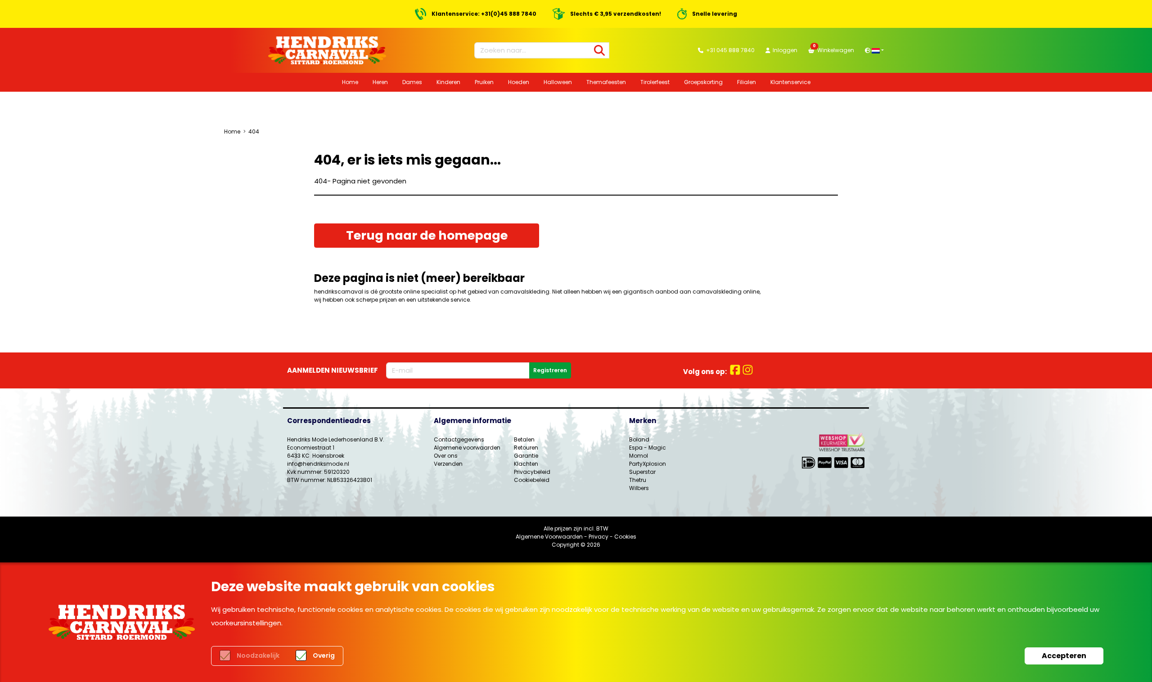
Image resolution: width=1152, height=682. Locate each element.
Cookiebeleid (531, 480)
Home (350, 82)
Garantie (526, 455)
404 (253, 131)
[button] (874, 50)
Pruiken (484, 82)
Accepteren (1064, 656)
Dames (412, 82)
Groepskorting (703, 82)
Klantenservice (790, 82)
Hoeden (518, 82)
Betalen (524, 439)
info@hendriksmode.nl (318, 464)
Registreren (550, 370)
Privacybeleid (532, 472)
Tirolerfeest (655, 82)
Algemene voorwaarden (467, 447)
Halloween (558, 82)
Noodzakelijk (258, 655)
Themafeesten (606, 82)
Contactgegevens (459, 439)
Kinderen (448, 82)
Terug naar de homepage (427, 235)
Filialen (746, 82)
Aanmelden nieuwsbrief (332, 370)
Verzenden (448, 464)
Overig (324, 655)
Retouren (526, 447)
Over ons (446, 455)
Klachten (526, 464)
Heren (380, 82)
